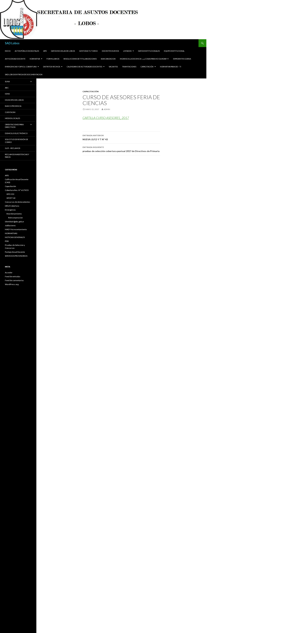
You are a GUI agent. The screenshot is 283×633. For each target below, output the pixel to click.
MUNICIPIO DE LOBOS (14, 100)
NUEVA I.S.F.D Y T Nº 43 (95, 137)
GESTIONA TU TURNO (88, 51)
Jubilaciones (10, 225)
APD (45, 51)
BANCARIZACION (108, 59)
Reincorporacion (15, 217)
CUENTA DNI (10, 112)
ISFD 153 (10, 194)
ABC (7, 88)
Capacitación (147, 67)
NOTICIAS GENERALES (15, 237)
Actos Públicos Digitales (27, 51)
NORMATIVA (35, 59)
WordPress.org (12, 284)
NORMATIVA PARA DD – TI (170, 67)
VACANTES (113, 67)
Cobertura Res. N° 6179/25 (17, 190)
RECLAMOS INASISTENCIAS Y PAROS (17, 155)
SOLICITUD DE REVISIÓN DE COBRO (16, 140)
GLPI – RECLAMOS (12, 148)
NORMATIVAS (11, 233)
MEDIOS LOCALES (12, 118)
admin (107, 109)
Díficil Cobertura (12, 206)
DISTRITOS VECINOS (51, 67)
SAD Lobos (12, 43)
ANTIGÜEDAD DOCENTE (15, 59)
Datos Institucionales (149, 51)
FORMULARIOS (53, 59)
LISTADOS (127, 51)
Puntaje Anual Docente (15, 252)
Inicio (7, 51)
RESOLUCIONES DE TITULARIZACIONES (80, 59)
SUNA (7, 81)
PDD (7, 241)
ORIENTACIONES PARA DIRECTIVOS (14, 125)
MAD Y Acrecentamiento (16, 229)
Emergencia (10, 210)
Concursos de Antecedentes (17, 202)
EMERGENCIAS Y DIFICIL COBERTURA (21, 67)
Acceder (8, 272)
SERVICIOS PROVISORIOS (16, 256)
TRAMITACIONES (129, 67)
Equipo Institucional (174, 51)
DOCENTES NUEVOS (110, 51)
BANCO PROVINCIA (13, 106)
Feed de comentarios (14, 280)
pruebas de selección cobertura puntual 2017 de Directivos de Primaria (121, 149)
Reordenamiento (14, 213)
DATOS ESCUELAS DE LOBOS (63, 51)
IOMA (7, 94)
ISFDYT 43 (11, 198)
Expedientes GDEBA (182, 59)
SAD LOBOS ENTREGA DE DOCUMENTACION (23, 74)
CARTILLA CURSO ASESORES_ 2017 (106, 118)
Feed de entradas (12, 276)
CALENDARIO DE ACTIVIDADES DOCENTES (84, 67)
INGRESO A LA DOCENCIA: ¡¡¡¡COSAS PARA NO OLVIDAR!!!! (144, 59)
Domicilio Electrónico (16, 133)
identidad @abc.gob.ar (14, 221)
